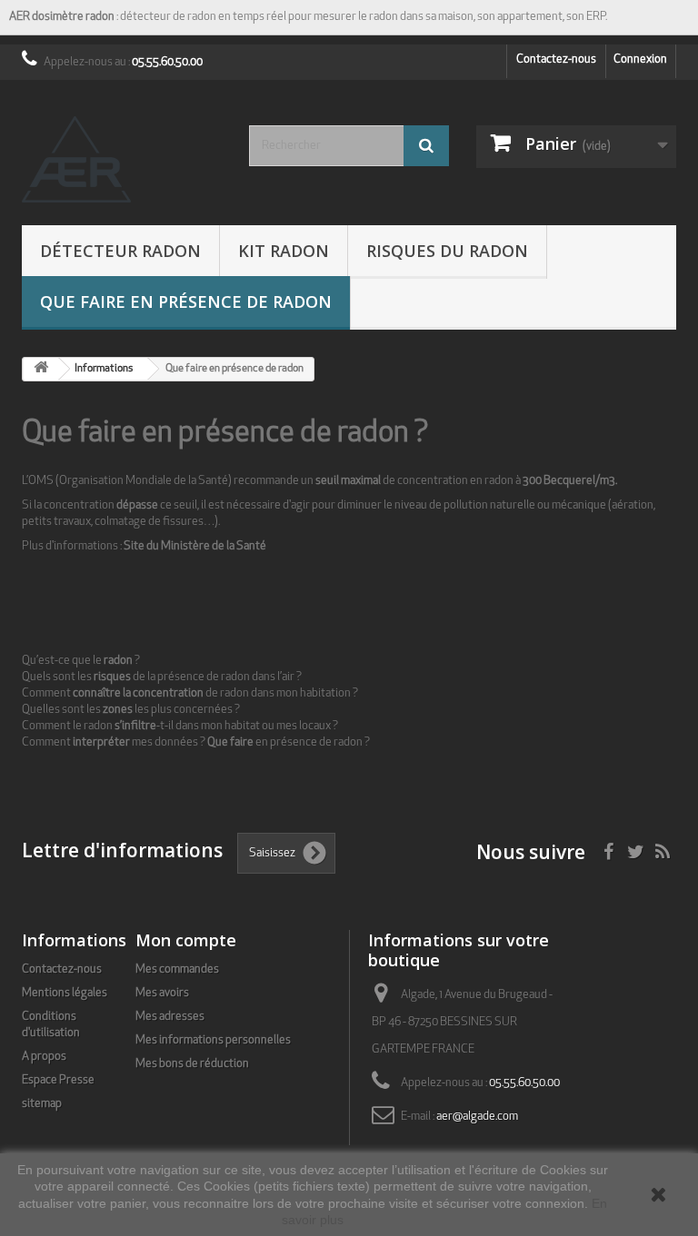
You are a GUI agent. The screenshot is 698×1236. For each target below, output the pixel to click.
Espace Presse (58, 1080)
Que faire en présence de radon (186, 301)
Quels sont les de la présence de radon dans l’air (158, 677)
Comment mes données (110, 742)
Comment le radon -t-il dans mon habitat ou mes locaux (176, 726)
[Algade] (122, 159)
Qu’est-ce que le (77, 661)
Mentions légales (64, 993)
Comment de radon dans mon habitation (186, 693)
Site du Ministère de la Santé (195, 546)
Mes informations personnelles (213, 1040)
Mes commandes (177, 969)
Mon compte (185, 940)
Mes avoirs (162, 993)
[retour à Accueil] (41, 369)
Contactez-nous (556, 59)
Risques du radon (447, 251)
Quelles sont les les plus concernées (128, 710)
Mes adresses (169, 1017)
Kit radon (283, 251)
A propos (44, 1057)
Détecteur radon (120, 251)
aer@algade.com (477, 1116)
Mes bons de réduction (192, 1064)
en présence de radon (285, 742)
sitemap (42, 1104)
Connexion (640, 59)
